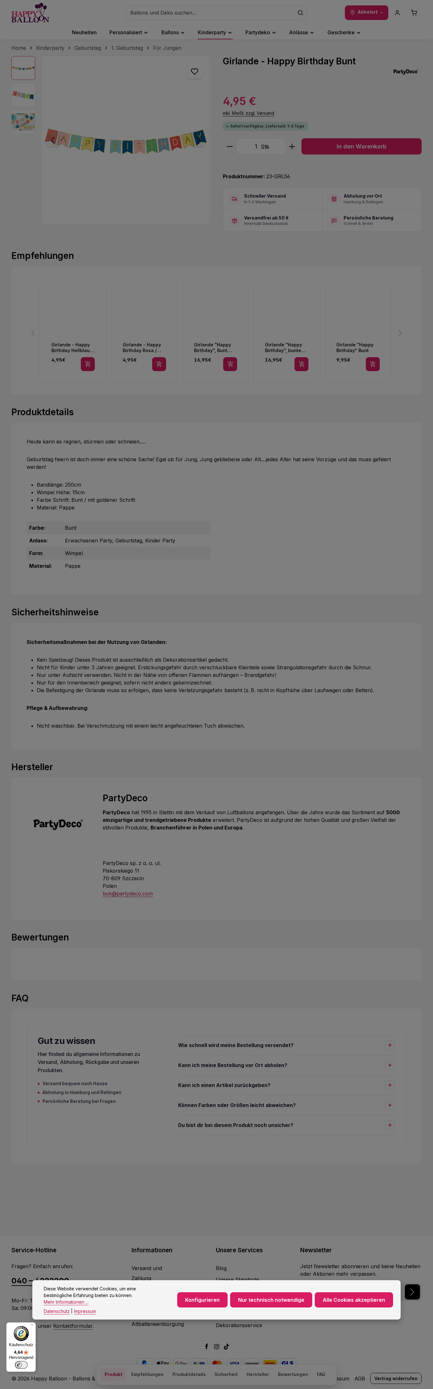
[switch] (21, 1365)
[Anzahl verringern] (229, 146)
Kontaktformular (73, 1326)
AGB (359, 1378)
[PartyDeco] (406, 72)
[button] (33, 333)
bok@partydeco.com (128, 893)
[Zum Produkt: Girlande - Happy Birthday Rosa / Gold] (144, 333)
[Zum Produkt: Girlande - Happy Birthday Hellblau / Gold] (73, 333)
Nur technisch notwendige (271, 1300)
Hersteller (258, 1374)
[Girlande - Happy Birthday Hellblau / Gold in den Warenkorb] (88, 364)
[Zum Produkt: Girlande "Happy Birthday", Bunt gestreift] (216, 333)
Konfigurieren (202, 1300)
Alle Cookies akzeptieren (354, 1300)
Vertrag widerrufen (395, 1378)
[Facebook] (207, 1348)
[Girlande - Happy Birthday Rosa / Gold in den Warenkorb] (159, 364)
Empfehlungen (147, 1374)
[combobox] (210, 12)
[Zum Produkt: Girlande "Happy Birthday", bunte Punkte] (287, 333)
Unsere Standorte (237, 1279)
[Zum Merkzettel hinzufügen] (194, 71)
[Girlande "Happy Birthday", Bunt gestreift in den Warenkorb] (230, 364)
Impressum (85, 1311)
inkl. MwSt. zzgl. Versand (248, 113)
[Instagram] (217, 1348)
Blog (221, 1268)
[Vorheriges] (53, 140)
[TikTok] (226, 1348)
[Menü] (32, 1326)
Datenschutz (57, 1311)
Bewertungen (293, 1374)
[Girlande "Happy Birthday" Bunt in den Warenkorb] (373, 364)
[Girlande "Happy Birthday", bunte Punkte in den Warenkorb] (301, 364)
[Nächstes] (198, 140)
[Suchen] (300, 12)
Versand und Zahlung (147, 1273)
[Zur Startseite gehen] (30, 13)
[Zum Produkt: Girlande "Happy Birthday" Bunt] (358, 333)
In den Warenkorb (361, 146)
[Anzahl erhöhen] (292, 146)
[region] (111, 140)
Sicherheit (226, 1374)
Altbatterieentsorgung (158, 1324)
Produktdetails (189, 1374)
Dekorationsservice (239, 1325)
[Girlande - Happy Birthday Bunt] (126, 140)
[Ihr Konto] (397, 12)
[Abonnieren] (412, 1292)
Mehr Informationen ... (66, 1302)
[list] (216, 333)
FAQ (321, 1374)
